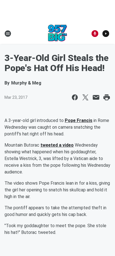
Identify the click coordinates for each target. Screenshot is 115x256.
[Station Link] (57, 34)
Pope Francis (78, 120)
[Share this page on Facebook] (75, 97)
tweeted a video (57, 145)
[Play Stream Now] (105, 33)
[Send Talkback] (95, 33)
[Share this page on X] (85, 97)
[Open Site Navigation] (7, 33)
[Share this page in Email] (96, 97)
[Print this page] (107, 97)
